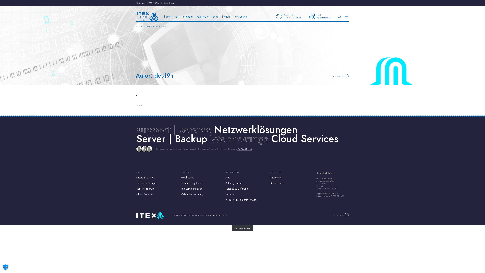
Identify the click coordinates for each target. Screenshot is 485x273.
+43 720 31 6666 (244, 148)
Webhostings (239, 138)
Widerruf (230, 194)
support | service (173, 129)
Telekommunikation (191, 189)
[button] (5, 267)
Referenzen (203, 16)
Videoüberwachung (192, 194)
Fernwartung (240, 16)
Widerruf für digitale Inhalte (240, 200)
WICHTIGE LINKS (232, 172)
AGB (227, 177)
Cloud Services (144, 194)
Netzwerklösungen (146, 183)
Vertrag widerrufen (242, 228)
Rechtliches (275, 172)
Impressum (276, 177)
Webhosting (187, 177)
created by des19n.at (220, 215)
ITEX (176, 16)
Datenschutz (277, 183)
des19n (141, 105)
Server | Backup (145, 189)
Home (167, 16)
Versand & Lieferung (236, 189)
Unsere (139, 172)
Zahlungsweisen (234, 183)
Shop (215, 16)
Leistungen (187, 16)
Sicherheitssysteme (191, 183)
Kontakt (226, 16)
